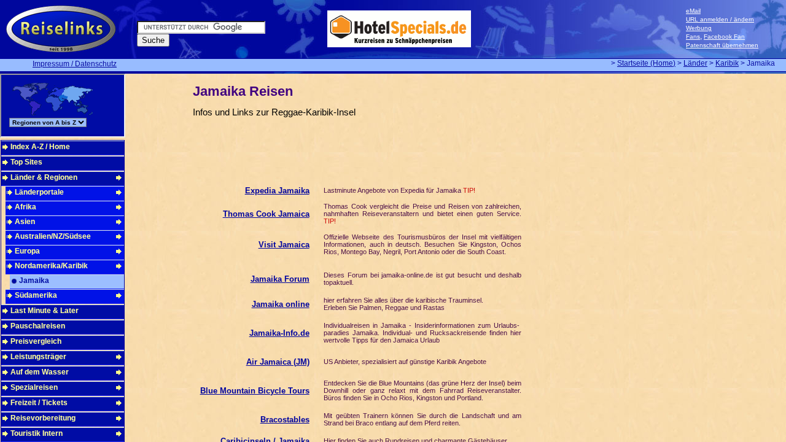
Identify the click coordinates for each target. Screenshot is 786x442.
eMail (693, 10)
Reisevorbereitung (43, 418)
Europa (27, 251)
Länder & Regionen (43, 177)
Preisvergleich (35, 341)
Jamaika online (280, 304)
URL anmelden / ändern (720, 19)
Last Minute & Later (44, 310)
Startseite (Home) (646, 63)
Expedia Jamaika (277, 190)
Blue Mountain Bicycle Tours (254, 390)
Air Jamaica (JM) (277, 361)
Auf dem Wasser (39, 372)
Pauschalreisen (37, 326)
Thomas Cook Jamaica (266, 214)
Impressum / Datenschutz (75, 64)
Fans (693, 36)
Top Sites (26, 162)
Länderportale (39, 192)
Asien (25, 221)
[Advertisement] (324, 146)
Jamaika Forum (280, 279)
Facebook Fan (724, 36)
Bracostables (284, 419)
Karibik (727, 63)
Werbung (699, 28)
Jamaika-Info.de (279, 333)
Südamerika (36, 295)
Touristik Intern (36, 433)
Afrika (25, 207)
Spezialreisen (34, 387)
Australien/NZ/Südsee (53, 236)
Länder (695, 63)
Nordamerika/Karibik (51, 266)
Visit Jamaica (284, 244)
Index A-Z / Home (40, 146)
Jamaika (34, 280)
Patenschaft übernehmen (722, 45)
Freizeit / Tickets (39, 402)
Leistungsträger (38, 356)
